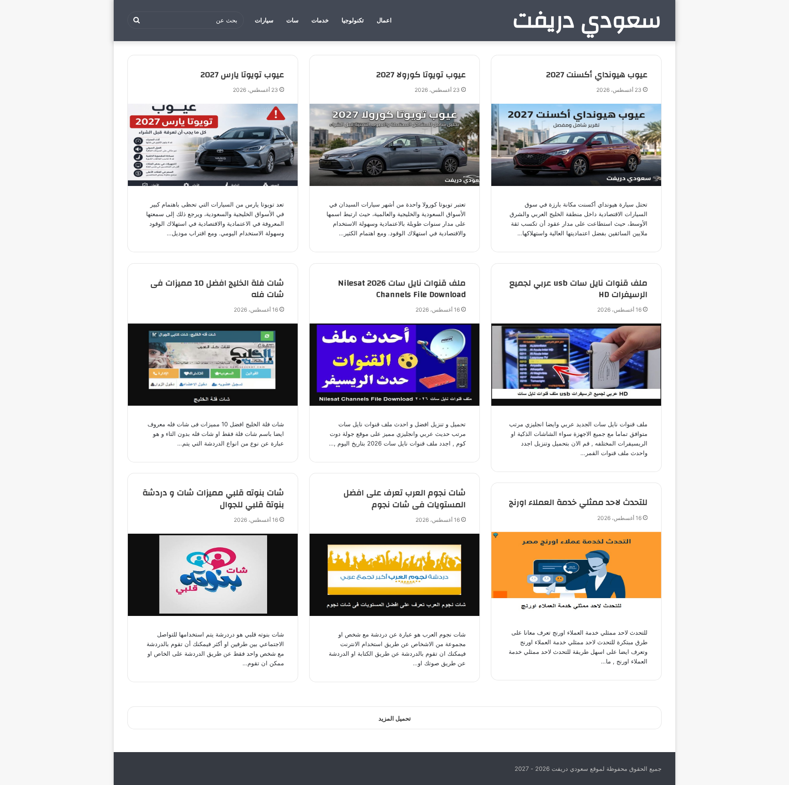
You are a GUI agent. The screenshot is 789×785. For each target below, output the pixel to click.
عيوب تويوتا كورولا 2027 (421, 74)
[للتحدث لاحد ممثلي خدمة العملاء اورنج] (576, 573)
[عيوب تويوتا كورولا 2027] (394, 145)
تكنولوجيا (353, 20)
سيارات (264, 20)
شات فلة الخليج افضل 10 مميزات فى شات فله (217, 289)
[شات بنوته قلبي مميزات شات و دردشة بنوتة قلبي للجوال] (213, 575)
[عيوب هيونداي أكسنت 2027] (576, 145)
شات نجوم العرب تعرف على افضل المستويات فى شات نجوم (404, 498)
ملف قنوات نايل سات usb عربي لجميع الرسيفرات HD (578, 289)
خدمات (320, 20)
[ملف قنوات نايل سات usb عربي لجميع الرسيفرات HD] (576, 365)
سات (292, 20)
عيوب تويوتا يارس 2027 (242, 74)
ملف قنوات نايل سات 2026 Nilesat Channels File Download (402, 289)
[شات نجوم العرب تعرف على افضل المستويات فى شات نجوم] (394, 575)
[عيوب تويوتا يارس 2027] (213, 145)
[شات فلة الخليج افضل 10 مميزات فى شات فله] (213, 365)
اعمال (384, 20)
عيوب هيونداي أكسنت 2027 (596, 74)
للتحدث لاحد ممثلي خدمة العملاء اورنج (578, 502)
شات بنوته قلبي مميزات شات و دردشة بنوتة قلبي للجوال (213, 498)
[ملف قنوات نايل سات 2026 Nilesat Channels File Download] (394, 365)
